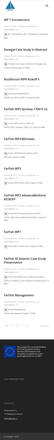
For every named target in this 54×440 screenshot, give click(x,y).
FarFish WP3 (12, 168)
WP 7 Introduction (17, 20)
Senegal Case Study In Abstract (25, 50)
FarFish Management (19, 295)
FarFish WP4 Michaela (19, 139)
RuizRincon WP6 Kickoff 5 (21, 79)
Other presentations (27, 26)
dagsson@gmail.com (11, 29)
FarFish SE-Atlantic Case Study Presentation (25, 260)
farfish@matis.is (11, 418)
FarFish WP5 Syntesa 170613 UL (26, 109)
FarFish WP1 (12, 232)
